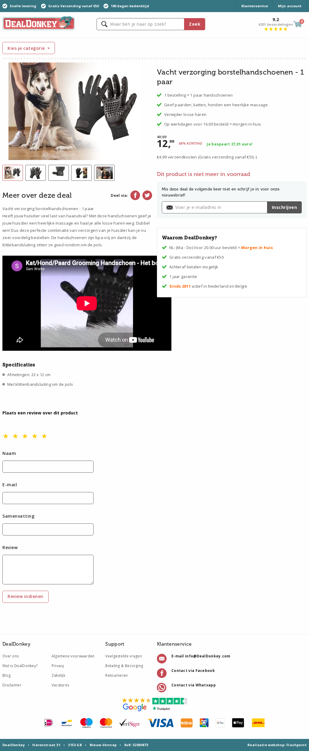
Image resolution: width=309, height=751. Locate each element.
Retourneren (116, 675)
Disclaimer (11, 685)
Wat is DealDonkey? (19, 665)
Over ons (10, 656)
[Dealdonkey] (38, 22)
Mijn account (289, 6)
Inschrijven (284, 207)
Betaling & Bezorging (124, 665)
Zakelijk (58, 675)
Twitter (147, 195)
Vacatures (60, 685)
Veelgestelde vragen (123, 656)
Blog (6, 675)
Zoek (194, 24)
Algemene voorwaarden (73, 656)
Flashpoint (296, 745)
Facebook (135, 195)
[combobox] (151, 24)
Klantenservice (254, 6)
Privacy (58, 665)
